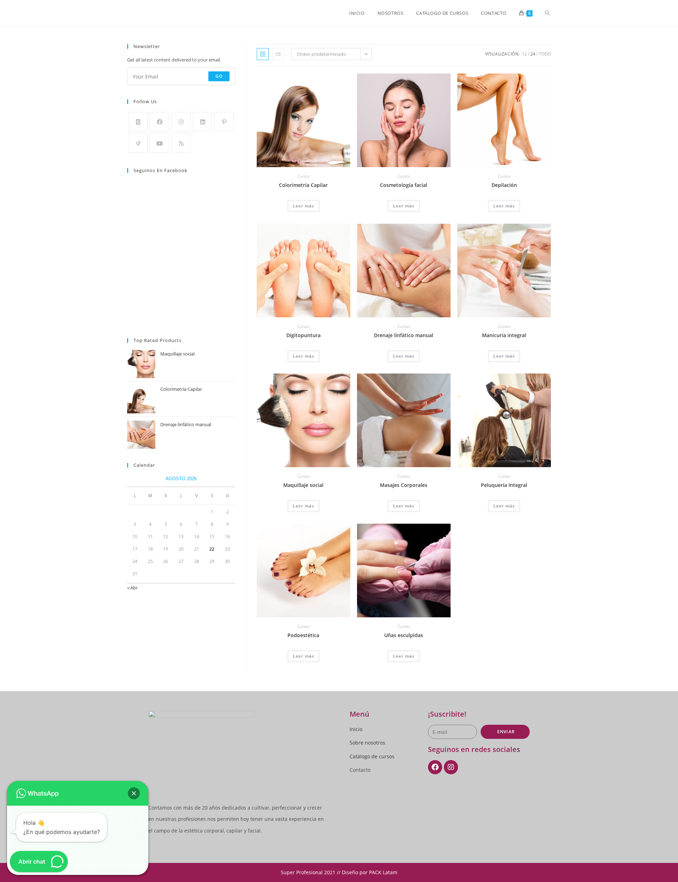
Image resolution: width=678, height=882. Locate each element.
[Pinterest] (224, 121)
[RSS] (181, 143)
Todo (545, 54)
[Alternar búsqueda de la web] (547, 13)
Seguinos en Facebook (160, 170)
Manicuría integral (504, 335)
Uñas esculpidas (403, 635)
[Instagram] (181, 121)
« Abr (132, 587)
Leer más (303, 206)
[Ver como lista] (278, 54)
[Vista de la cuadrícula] (263, 54)
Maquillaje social (303, 485)
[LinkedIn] (202, 121)
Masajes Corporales (403, 485)
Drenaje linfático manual (403, 335)
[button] (134, 793)
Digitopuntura (303, 335)
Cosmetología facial (403, 185)
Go (218, 76)
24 (532, 54)
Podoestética (303, 635)
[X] (138, 121)
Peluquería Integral (504, 485)
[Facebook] (159, 121)
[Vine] (138, 143)
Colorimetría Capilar (303, 185)
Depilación (504, 185)
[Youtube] (159, 143)
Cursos (303, 176)
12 (524, 54)
